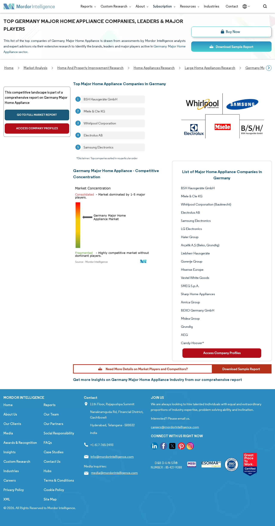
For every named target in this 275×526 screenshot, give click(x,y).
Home (8, 405)
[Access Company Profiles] (221, 353)
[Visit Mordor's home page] (29, 6)
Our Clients (12, 424)
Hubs (47, 471)
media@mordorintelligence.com (114, 473)
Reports (87, 6)
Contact (232, 6)
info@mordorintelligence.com (112, 457)
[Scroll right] (269, 68)
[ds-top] (231, 46)
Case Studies (53, 452)
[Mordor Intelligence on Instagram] (190, 446)
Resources (188, 6)
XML (6, 499)
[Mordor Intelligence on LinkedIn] (154, 446)
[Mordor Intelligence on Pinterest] (181, 446)
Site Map (50, 499)
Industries (211, 6)
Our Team (51, 414)
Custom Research (114, 6)
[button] (172, 368)
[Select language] (245, 6)
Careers (9, 480)
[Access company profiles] (37, 128)
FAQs (48, 443)
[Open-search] (266, 6)
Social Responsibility (59, 433)
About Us (10, 414)
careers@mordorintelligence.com (175, 427)
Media (8, 433)
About (140, 6)
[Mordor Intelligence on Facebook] (163, 446)
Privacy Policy (13, 490)
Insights (9, 452)
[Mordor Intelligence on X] (172, 446)
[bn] (231, 32)
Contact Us (52, 461)
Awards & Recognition (20, 443)
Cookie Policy (54, 490)
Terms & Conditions (59, 480)
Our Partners (53, 424)
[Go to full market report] (37, 115)
